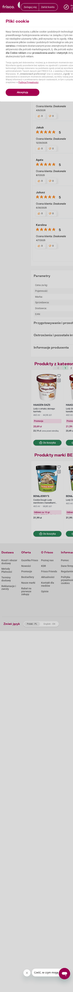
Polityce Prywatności (28, 82)
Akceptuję (22, 92)
